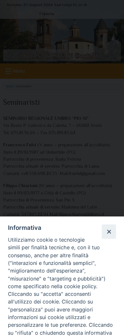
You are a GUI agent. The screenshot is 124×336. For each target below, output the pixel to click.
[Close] (109, 231)
